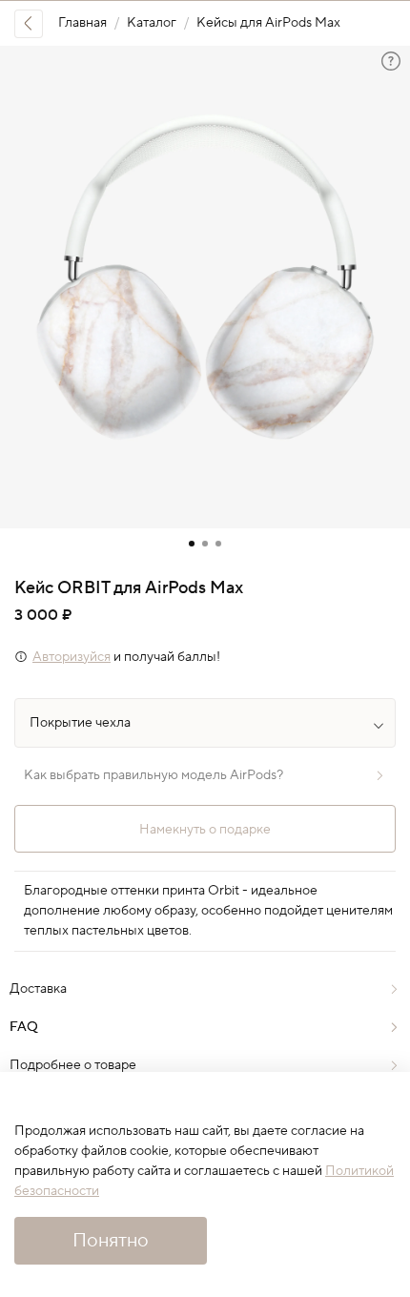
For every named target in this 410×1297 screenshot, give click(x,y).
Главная (82, 22)
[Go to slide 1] (192, 543)
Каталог (151, 22)
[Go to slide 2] (205, 543)
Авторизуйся (71, 657)
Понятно (110, 1240)
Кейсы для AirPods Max (268, 22)
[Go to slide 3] (218, 543)
